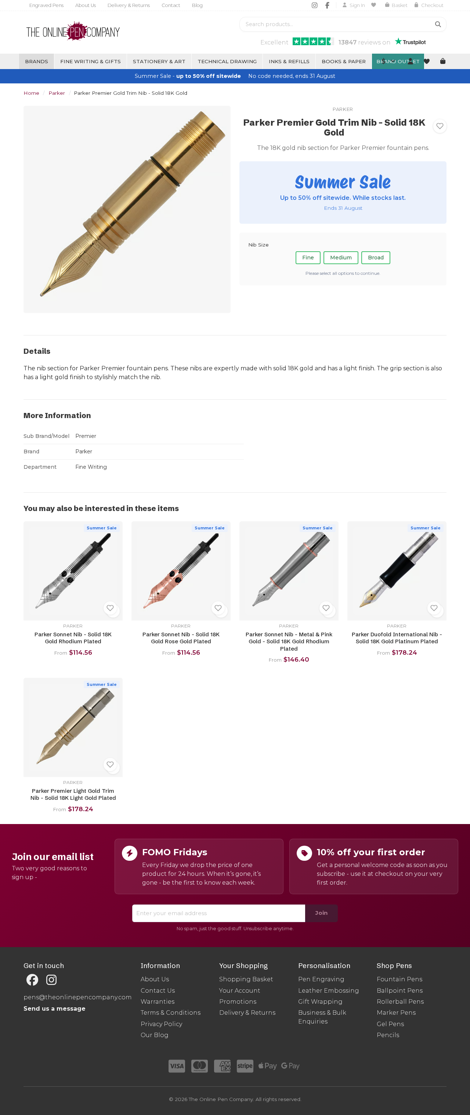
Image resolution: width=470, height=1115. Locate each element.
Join (321, 912)
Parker (56, 93)
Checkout (432, 5)
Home (31, 93)
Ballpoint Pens (400, 990)
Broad (376, 257)
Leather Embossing (328, 990)
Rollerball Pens (400, 1001)
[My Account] (410, 61)
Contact (171, 5)
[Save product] (439, 126)
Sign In (357, 5)
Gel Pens (390, 1024)
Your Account (239, 990)
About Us (85, 5)
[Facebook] (327, 5)
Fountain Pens (399, 979)
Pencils (388, 1035)
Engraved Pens (46, 5)
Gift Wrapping (320, 1001)
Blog (197, 5)
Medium (341, 257)
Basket (400, 5)
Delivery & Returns (129, 5)
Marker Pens (396, 1012)
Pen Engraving (321, 979)
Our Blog (155, 1035)
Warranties (157, 1001)
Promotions (237, 1001)
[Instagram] (314, 5)
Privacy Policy (161, 1024)
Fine (308, 257)
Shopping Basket (246, 979)
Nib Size (258, 244)
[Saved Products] (375, 5)
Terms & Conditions (170, 1012)
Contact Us (158, 990)
